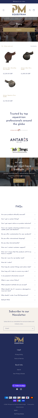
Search (19, 369)
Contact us (19, 35)
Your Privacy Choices (19, 373)
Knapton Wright (22, 404)
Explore (19, 30)
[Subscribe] (32, 328)
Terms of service (20, 407)
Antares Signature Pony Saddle (9, 96)
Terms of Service (19, 358)
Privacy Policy (19, 354)
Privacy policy (30, 404)
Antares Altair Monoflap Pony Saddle (9, 69)
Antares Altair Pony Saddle (26, 69)
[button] (3, 10)
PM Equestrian (11, 404)
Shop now (19, 181)
